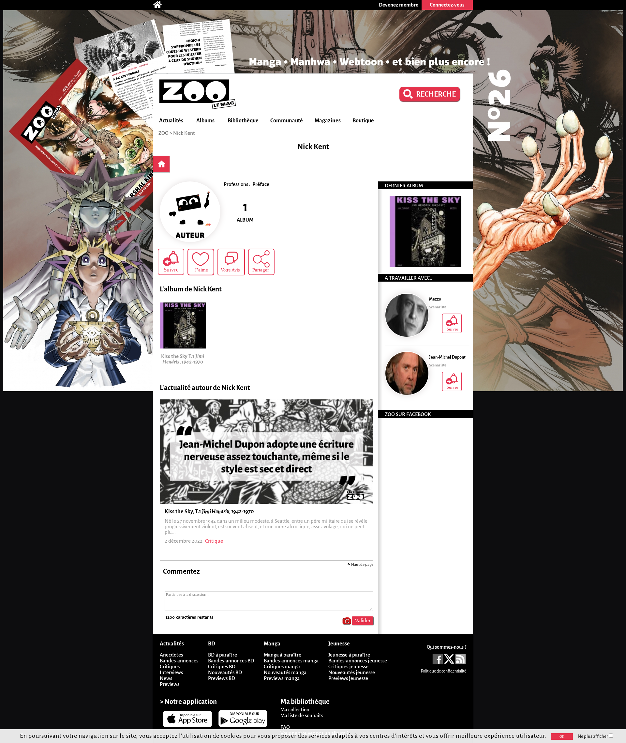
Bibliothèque (243, 121)
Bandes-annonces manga (291, 660)
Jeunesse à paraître (349, 655)
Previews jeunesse (348, 678)
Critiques (170, 666)
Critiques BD (221, 666)
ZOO (163, 133)
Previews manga (282, 678)
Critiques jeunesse (348, 666)
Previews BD (221, 678)
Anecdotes (171, 655)
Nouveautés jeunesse (351, 672)
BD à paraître (222, 655)
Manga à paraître (282, 655)
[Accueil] (160, 5)
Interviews (171, 672)
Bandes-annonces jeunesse (357, 660)
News (166, 678)
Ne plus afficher (593, 736)
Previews (169, 684)
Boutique (363, 121)
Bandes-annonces (179, 660)
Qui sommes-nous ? (446, 647)
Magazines (328, 121)
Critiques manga (282, 666)
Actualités (171, 121)
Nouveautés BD (225, 672)
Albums (205, 121)
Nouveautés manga (285, 672)
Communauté (286, 121)
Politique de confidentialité (443, 671)
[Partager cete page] (261, 262)
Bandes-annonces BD (231, 660)
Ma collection (294, 709)
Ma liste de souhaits (301, 715)
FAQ (285, 727)
